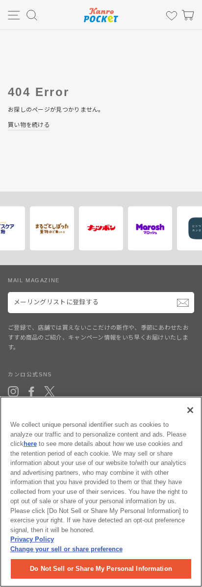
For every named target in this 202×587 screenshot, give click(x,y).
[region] (101, 491)
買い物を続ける (29, 125)
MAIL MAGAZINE (34, 280)
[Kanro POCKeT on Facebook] (31, 391)
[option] (49, 228)
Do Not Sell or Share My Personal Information (101, 568)
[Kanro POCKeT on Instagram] (13, 391)
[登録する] (183, 303)
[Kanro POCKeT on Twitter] (49, 391)
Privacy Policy (32, 539)
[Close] (190, 410)
